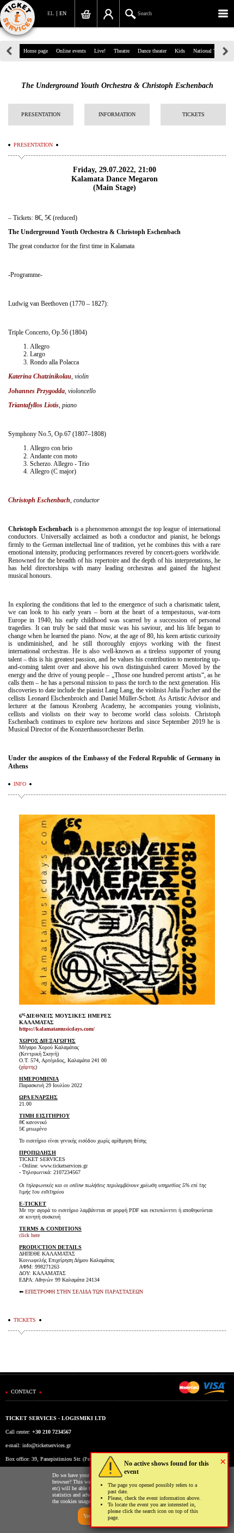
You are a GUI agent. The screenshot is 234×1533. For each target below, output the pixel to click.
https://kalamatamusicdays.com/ (57, 1029)
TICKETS (193, 114)
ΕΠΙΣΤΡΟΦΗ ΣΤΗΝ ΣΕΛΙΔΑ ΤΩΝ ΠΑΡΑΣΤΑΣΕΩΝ (84, 1292)
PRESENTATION (40, 114)
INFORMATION (117, 114)
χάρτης (28, 1067)
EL (50, 13)
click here (29, 1235)
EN (62, 13)
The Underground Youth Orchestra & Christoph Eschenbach (117, 85)
